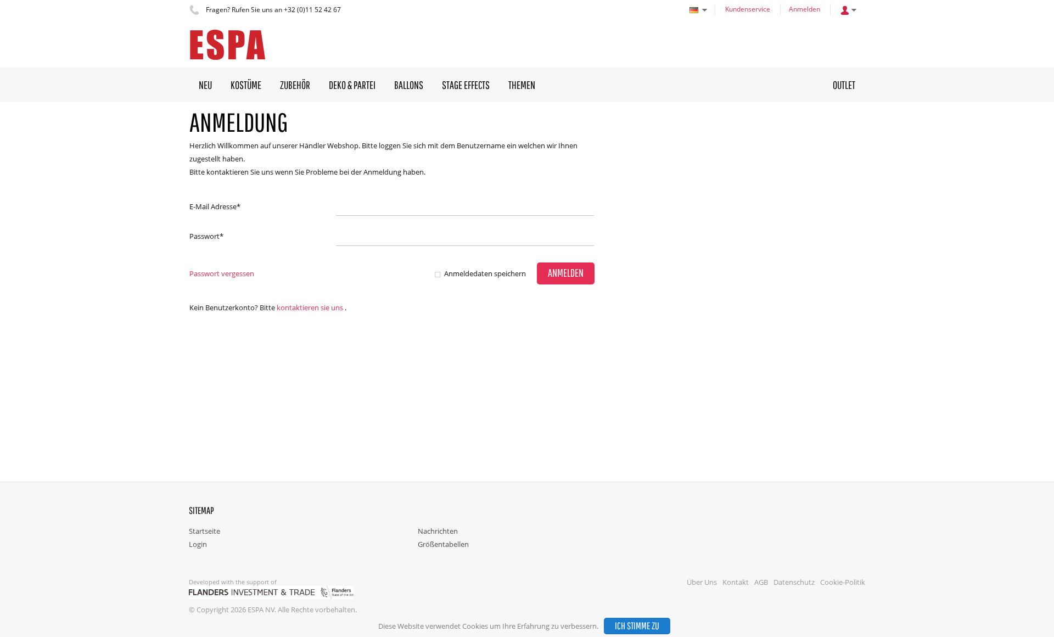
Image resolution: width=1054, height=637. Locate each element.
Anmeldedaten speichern (485, 273)
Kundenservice (747, 9)
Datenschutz (794, 582)
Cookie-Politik (842, 582)
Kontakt (735, 582)
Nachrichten (438, 531)
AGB (761, 582)
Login (198, 544)
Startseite (204, 531)
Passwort (206, 236)
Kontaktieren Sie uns (310, 307)
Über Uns (702, 582)
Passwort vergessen (221, 273)
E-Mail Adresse (214, 206)
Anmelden (804, 9)
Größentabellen (443, 544)
